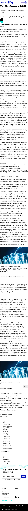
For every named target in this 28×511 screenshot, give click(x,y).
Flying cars (2, 41)
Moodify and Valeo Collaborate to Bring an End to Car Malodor (14, 171)
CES (13, 103)
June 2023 (5, 431)
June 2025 (5, 423)
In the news (8, 382)
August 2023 (6, 428)
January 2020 (6, 443)
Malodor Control (5, 491)
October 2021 (6, 438)
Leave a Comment (16, 168)
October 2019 (6, 447)
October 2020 (6, 442)
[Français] (25, 2)
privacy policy (16, 479)
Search (2, 384)
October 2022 (6, 436)
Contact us (4, 500)
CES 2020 (22, 63)
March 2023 (6, 435)
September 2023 (7, 426)
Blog (4, 456)
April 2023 (5, 433)
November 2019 (7, 445)
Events (5, 458)
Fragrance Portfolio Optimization (5, 494)
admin (23, 17)
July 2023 (5, 429)
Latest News (8, 168)
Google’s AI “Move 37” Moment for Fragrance (11, 393)
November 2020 (7, 440)
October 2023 (6, 424)
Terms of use (4, 506)
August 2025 (6, 421)
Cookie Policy (10, 506)
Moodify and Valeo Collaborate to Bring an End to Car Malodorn (13, 269)
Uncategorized (7, 463)
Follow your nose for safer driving (11, 11)
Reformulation (4, 490)
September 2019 (7, 449)
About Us (17, 490)
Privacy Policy (19, 505)
